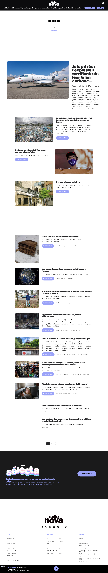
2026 (48, 546)
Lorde (60, 546)
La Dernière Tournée (84, 561)
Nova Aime (49, 538)
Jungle (61, 541)
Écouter (63, 137)
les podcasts (11, 543)
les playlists (11, 545)
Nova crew (81, 540)
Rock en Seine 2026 (50, 542)
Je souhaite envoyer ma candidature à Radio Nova (89, 551)
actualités (19, 8)
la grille (54, 8)
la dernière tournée (73, 8)
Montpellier (62, 548)
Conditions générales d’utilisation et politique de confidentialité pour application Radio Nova (89, 554)
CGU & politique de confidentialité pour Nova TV (90, 559)
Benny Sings (50, 553)
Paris (60, 553)
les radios (61, 8)
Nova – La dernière (84, 545)
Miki (60, 538)
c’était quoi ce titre (14, 541)
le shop (100, 8)
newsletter (89, 8)
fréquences (36, 8)
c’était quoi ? (9, 8)
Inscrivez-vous (86, 473)
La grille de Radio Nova (14, 550)
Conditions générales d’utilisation (88, 548)
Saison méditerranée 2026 (52, 549)
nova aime (46, 8)
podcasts (27, 8)
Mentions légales (83, 543)
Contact (81, 538)
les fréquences (12, 553)
